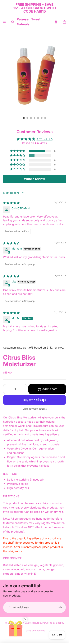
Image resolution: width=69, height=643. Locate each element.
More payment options (35, 409)
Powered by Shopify (53, 622)
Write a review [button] (34, 179)
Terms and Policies (34, 630)
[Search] (12, 22)
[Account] (56, 22)
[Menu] (4, 22)
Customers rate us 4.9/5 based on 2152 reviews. (33, 347)
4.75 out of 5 (45, 139)
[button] (17, 151)
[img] (11, 203)
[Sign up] (60, 607)
